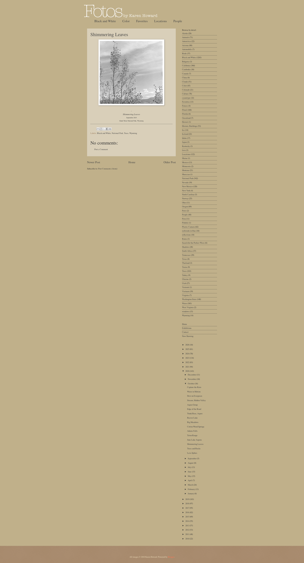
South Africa (187, 250)
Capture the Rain (194, 387)
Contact (185, 332)
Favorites (142, 21)
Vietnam (185, 291)
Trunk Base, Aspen (194, 413)
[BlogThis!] (101, 129)
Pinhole (185, 222)
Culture (185, 93)
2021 (187, 366)
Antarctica (186, 41)
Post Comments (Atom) (107, 168)
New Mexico (187, 186)
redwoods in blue (189, 230)
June (190, 471)
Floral (184, 109)
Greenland (186, 117)
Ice (183, 130)
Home (131, 162)
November (192, 379)
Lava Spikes (192, 452)
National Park (117, 133)
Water (184, 303)
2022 (187, 362)
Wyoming (133, 133)
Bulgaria (185, 61)
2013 (187, 525)
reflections (186, 234)
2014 (187, 521)
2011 (187, 534)
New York (186, 190)
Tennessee (186, 255)
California (186, 65)
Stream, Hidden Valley (196, 400)
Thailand (185, 262)
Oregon (185, 206)
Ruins (184, 238)
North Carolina (188, 194)
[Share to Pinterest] (110, 129)
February (191, 489)
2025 (187, 349)
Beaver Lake (192, 417)
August (191, 462)
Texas (184, 258)
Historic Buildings (189, 126)
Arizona (185, 45)
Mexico (185, 162)
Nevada (185, 182)
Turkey (185, 275)
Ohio (184, 202)
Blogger (171, 556)
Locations (160, 21)
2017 (187, 507)
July (190, 467)
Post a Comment (101, 149)
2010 (187, 538)
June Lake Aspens (194, 439)
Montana (185, 170)
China (184, 77)
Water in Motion (193, 391)
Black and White (105, 21)
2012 (187, 529)
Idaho (184, 138)
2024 (187, 353)
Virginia (185, 295)
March (190, 484)
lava (184, 150)
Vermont (185, 287)
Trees (126, 133)
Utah (184, 283)
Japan (184, 142)
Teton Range (192, 435)
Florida (185, 113)
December (192, 374)
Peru (184, 218)
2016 (187, 512)
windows (185, 311)
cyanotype (186, 97)
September (192, 458)
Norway (185, 198)
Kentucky (186, 146)
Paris (184, 210)
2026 (187, 344)
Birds (184, 53)
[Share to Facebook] (107, 129)
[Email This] (98, 129)
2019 (187, 499)
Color (126, 21)
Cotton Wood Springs (195, 426)
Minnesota (186, 166)
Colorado (186, 89)
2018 (187, 503)
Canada (185, 73)
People (177, 21)
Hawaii (185, 121)
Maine (184, 158)
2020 (187, 371)
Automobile (187, 49)
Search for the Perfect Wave (193, 242)
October (191, 383)
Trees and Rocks (193, 448)
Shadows (185, 246)
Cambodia (186, 69)
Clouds (185, 81)
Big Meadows (192, 422)
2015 (187, 516)
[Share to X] (104, 129)
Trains (184, 267)
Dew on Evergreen (194, 395)
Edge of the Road (194, 409)
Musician (186, 174)
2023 (187, 357)
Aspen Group (192, 404)
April (190, 480)
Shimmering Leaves (109, 34)
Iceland (185, 133)
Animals (185, 37)
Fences (185, 105)
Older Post (170, 162)
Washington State (189, 299)
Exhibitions (186, 328)
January (191, 493)
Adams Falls (192, 430)
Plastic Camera (188, 226)
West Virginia (187, 307)
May (190, 476)
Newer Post (93, 162)
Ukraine (185, 279)
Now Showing (187, 336)
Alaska (185, 33)
